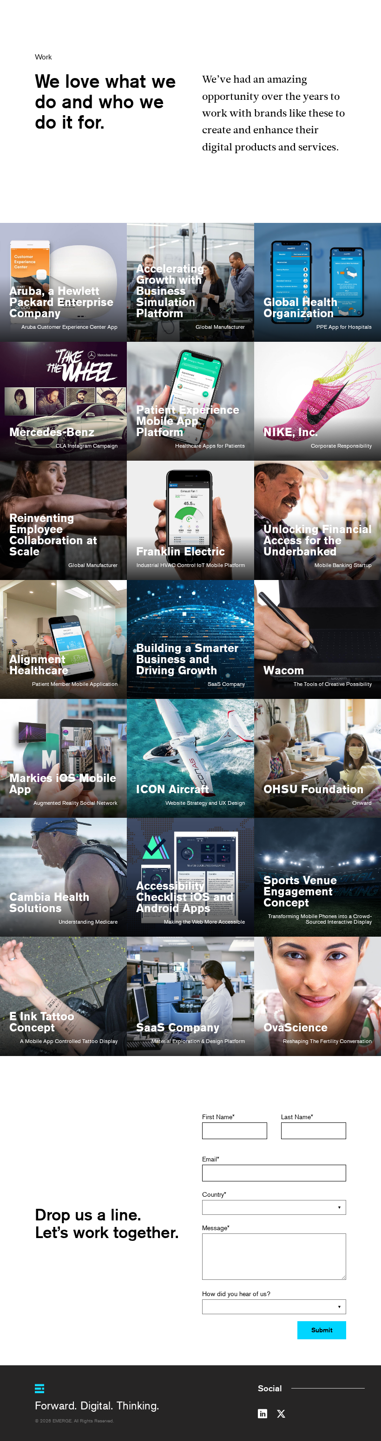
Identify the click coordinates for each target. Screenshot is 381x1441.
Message (216, 1227)
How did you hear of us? (236, 1293)
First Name (218, 1116)
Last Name (297, 1116)
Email (210, 1158)
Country (214, 1194)
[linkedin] (262, 1415)
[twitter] (281, 1415)
